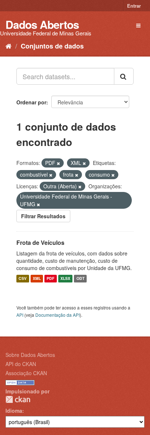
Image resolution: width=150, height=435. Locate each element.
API (19, 315)
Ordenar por (31, 102)
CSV (23, 278)
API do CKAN (20, 363)
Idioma (13, 410)
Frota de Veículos (40, 242)
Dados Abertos (42, 24)
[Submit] (124, 76)
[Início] (8, 45)
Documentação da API (57, 315)
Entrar (134, 5)
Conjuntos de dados (52, 46)
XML (37, 278)
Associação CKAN (26, 373)
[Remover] (58, 163)
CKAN (17, 399)
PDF (50, 278)
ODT (80, 278)
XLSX (65, 278)
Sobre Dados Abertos (30, 354)
